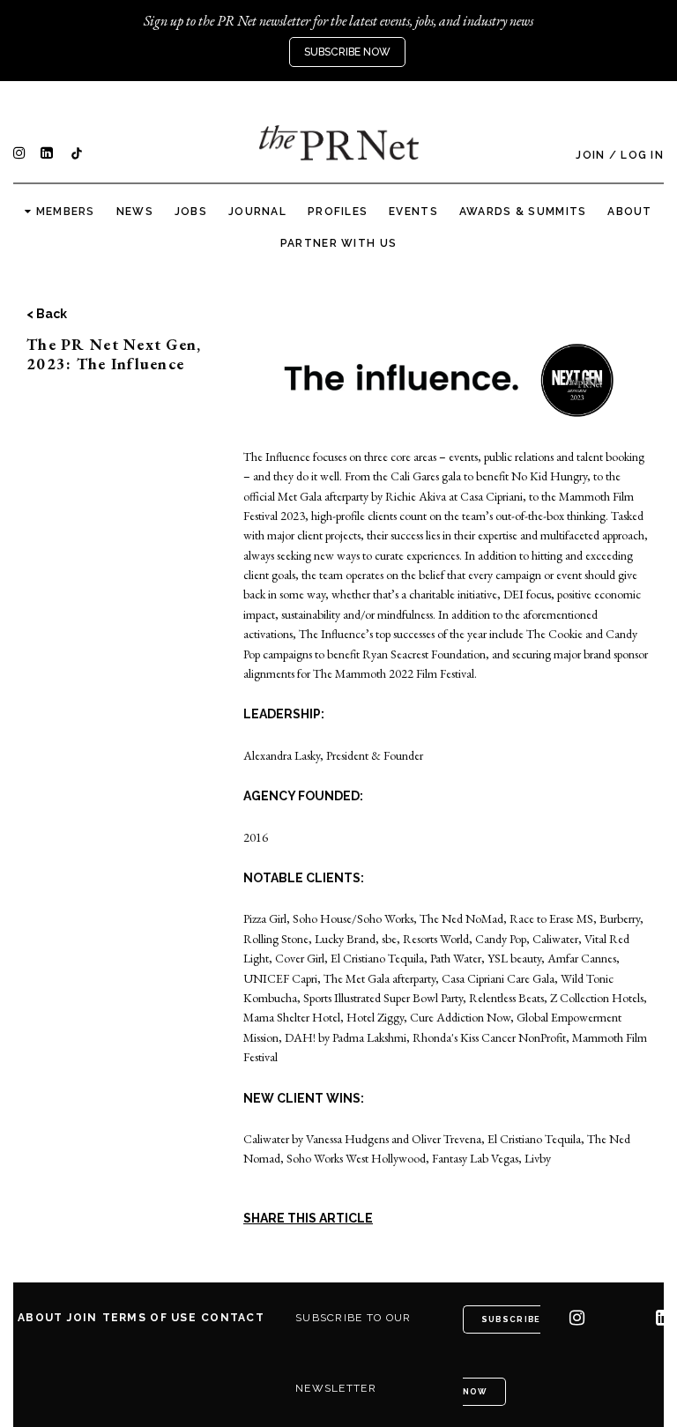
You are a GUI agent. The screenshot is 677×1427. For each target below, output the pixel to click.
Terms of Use (149, 1318)
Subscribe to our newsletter (353, 1353)
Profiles (338, 211)
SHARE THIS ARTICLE (308, 1218)
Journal (257, 211)
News (134, 211)
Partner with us (338, 243)
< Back (46, 314)
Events (413, 211)
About (629, 211)
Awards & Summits (522, 211)
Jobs (191, 211)
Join (590, 155)
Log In (642, 155)
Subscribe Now (347, 52)
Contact (232, 1318)
